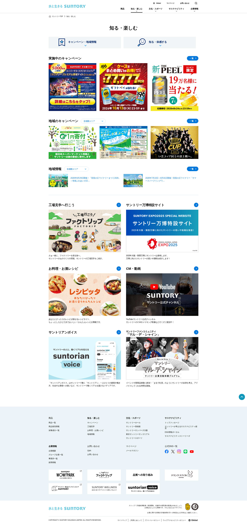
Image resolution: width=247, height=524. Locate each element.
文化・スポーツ (155, 9)
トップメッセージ (172, 423)
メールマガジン (132, 451)
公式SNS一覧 (171, 446)
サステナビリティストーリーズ (177, 436)
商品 (122, 9)
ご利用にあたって (136, 520)
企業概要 (52, 451)
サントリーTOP (57, 16)
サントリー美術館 (133, 426)
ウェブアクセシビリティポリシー (174, 520)
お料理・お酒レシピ (95, 430)
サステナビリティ (176, 9)
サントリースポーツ (134, 438)
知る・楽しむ (136, 9)
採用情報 (52, 462)
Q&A (89, 451)
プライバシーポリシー (152, 520)
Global (158, 3)
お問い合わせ (184, 3)
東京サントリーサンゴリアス (137, 434)
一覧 (191, 121)
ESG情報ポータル (172, 432)
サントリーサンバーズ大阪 (137, 430)
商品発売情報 (54, 426)
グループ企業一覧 (56, 455)
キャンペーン (92, 423)
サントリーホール (133, 423)
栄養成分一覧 (54, 430)
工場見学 (91, 426)
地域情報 (91, 434)
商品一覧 (52, 423)
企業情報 (194, 9)
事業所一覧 (53, 459)
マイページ (170, 3)
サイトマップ (122, 520)
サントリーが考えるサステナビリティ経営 (181, 427)
